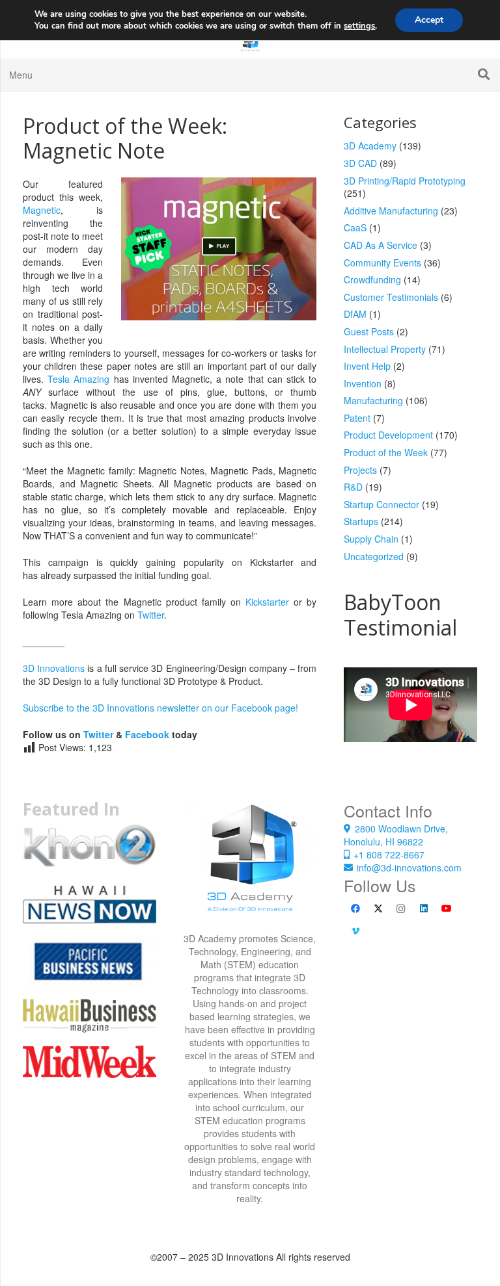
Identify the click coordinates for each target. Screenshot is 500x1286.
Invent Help (367, 365)
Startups (361, 521)
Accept (429, 20)
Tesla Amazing (78, 378)
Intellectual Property (385, 348)
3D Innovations (54, 668)
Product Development (388, 434)
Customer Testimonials (391, 296)
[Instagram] (400, 908)
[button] (484, 74)
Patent (357, 417)
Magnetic (42, 209)
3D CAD (360, 163)
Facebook (147, 734)
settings (359, 26)
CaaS (355, 227)
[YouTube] (446, 908)
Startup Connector (381, 504)
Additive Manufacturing (391, 210)
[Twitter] (378, 908)
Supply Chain (371, 538)
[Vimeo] (355, 931)
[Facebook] (355, 908)
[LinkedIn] (423, 908)
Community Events (382, 262)
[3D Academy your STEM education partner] (250, 865)
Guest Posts (369, 331)
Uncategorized (374, 556)
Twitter (150, 614)
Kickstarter (267, 601)
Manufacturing (373, 400)
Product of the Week (386, 452)
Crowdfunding (372, 279)
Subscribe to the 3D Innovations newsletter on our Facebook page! (160, 707)
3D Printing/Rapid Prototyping (404, 180)
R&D (353, 486)
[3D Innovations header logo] (250, 42)
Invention (363, 383)
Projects (360, 469)
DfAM (355, 313)
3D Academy (370, 145)
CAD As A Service (380, 244)
